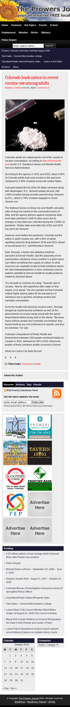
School (54, 25)
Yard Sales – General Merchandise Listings (22, 56)
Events (43, 25)
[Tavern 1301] (40, 464)
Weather (23, 32)
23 (16, 674)
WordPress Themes (36, 702)
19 (32, 668)
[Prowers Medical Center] (40, 438)
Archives (6, 67)
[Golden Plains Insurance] (15, 464)
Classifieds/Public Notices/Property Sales (21, 61)
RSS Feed (12, 390)
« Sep (6, 688)
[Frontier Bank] (40, 490)
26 (32, 674)
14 (5, 668)
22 (11, 674)
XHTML (51, 702)
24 (21, 674)
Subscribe (9, 384)
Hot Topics (30, 25)
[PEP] (15, 515)
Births (34, 32)
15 (11, 668)
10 (21, 661)
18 (27, 668)
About (15, 67)
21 (5, 674)
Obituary (46, 32)
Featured (16, 25)
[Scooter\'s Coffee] (15, 490)
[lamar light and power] (15, 437)
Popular (37, 384)
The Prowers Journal (28, 698)
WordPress (20, 702)
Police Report (9, 40)
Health (37, 364)
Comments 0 (43, 88)
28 (5, 680)
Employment (9, 32)
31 (21, 680)
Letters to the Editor (53, 61)
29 (11, 680)
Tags (29, 384)
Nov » (13, 688)
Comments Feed (28, 390)
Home (5, 25)
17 (21, 668)
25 (27, 674)
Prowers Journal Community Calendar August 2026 (26, 50)
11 (27, 661)
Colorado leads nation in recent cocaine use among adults (31, 80)
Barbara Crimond (13, 88)
